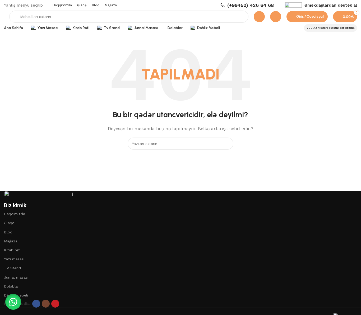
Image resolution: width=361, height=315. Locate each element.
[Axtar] (227, 144)
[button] (13, 302)
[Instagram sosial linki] (46, 304)
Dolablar (11, 286)
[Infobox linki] (247, 5)
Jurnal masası (16, 277)
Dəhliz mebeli (16, 295)
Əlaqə (9, 223)
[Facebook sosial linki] (36, 304)
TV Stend (12, 268)
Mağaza (10, 241)
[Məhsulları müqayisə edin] (259, 16)
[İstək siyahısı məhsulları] (275, 16)
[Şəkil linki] (38, 195)
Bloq (8, 232)
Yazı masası (14, 259)
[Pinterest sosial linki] (55, 304)
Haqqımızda (14, 214)
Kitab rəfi (12, 250)
